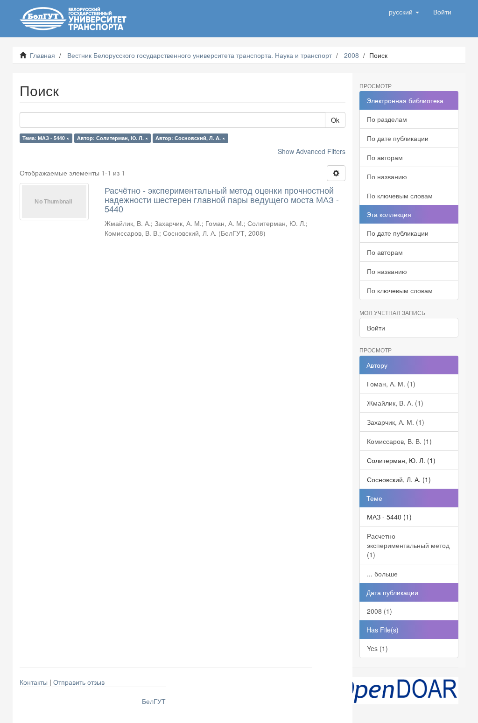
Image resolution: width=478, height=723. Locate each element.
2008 (351, 55)
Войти (376, 327)
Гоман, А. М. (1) (391, 383)
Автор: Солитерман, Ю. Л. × (112, 137)
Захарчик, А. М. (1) (395, 422)
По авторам (385, 157)
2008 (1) (379, 611)
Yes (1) (377, 648)
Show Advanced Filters (311, 151)
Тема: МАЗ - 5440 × (45, 137)
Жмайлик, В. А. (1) (395, 402)
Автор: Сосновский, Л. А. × (190, 137)
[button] (404, 11)
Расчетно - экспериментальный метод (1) (408, 545)
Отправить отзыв (79, 682)
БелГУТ (154, 701)
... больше (382, 573)
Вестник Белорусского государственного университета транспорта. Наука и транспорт (199, 55)
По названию (387, 176)
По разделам (387, 119)
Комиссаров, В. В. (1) (399, 441)
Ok (335, 120)
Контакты (34, 682)
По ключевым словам (400, 195)
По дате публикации (398, 138)
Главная (42, 55)
